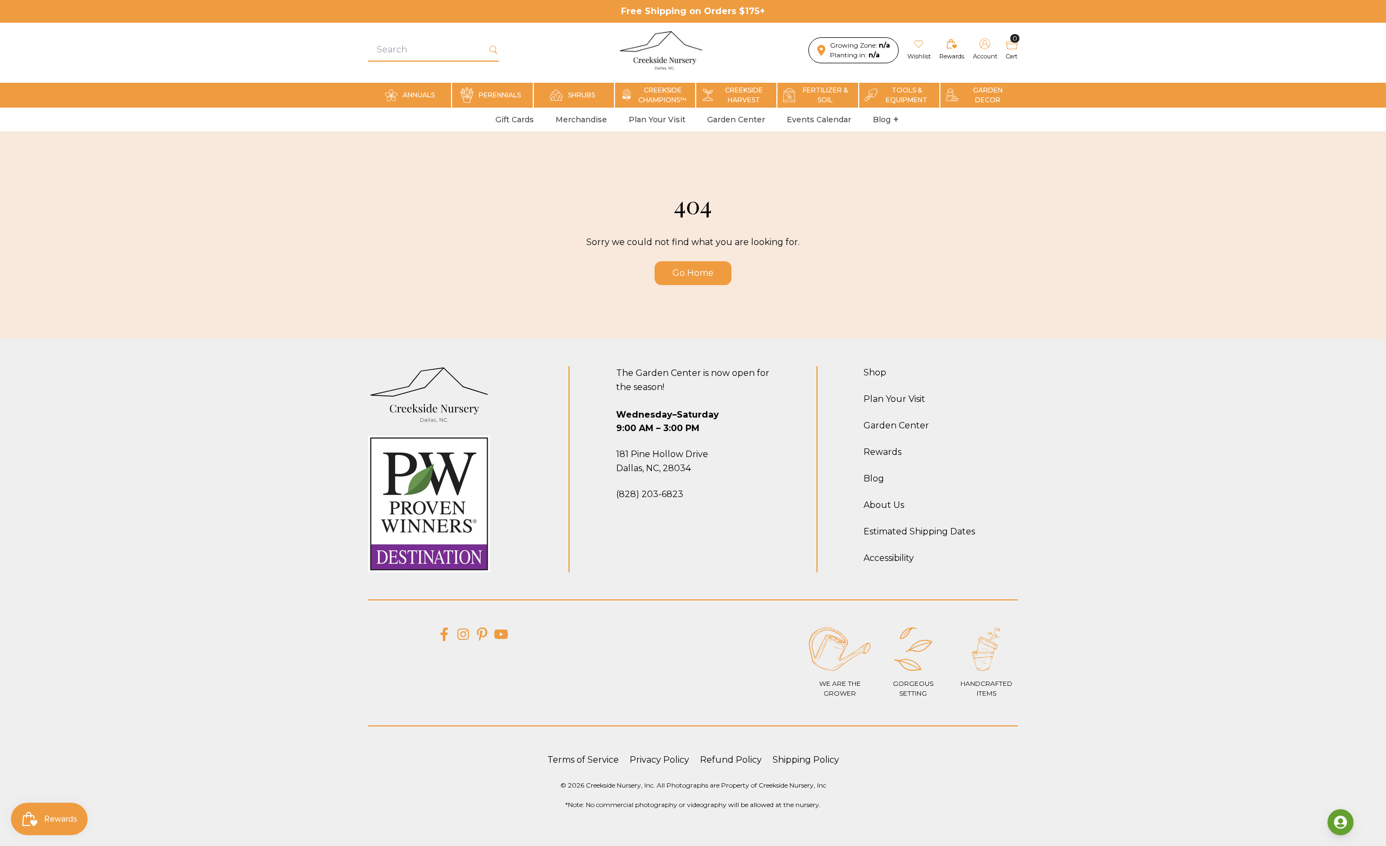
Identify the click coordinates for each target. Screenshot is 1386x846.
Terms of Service (583, 760)
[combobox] (428, 50)
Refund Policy (731, 760)
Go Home (693, 273)
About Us (884, 505)
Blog (882, 119)
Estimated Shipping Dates (919, 531)
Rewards (882, 452)
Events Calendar (819, 119)
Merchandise (581, 119)
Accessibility (889, 558)
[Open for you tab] (1341, 822)
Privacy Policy (659, 760)
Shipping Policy (806, 760)
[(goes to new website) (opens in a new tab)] (444, 634)
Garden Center (736, 119)
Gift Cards (514, 119)
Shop (875, 372)
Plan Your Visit (657, 119)
